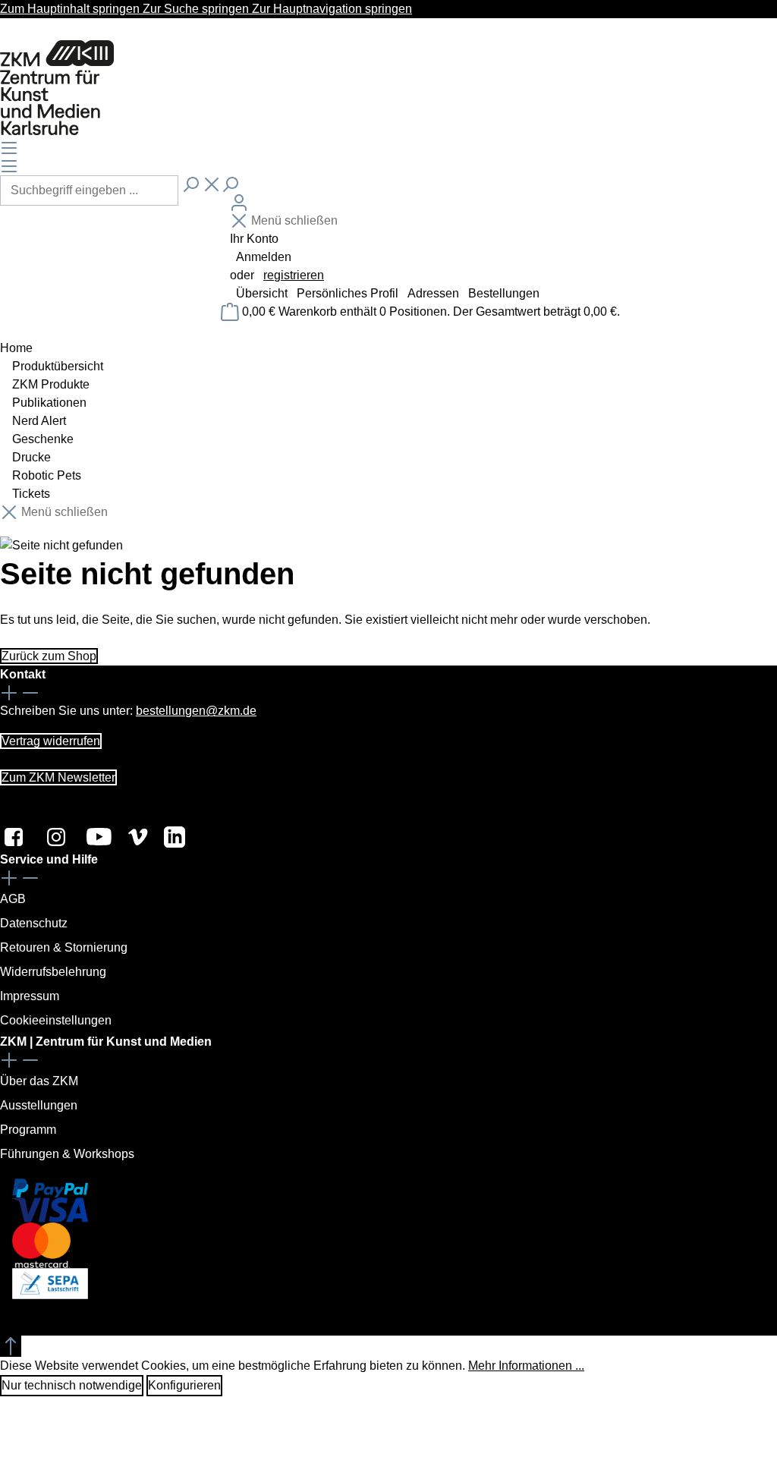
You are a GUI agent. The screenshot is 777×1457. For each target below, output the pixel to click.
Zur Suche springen (197, 8)
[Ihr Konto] (239, 203)
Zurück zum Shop (49, 656)
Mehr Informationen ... (526, 1365)
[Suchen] (190, 184)
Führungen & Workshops (67, 1153)
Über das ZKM (39, 1081)
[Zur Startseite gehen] (57, 88)
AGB (13, 898)
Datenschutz (34, 923)
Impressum (29, 996)
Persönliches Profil (349, 293)
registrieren (293, 275)
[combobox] (89, 190)
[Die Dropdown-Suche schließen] (212, 184)
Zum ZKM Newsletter (58, 777)
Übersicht (263, 293)
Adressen (434, 293)
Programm (28, 1129)
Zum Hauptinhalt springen (71, 8)
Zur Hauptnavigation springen (332, 8)
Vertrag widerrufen (51, 741)
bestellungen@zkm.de (196, 710)
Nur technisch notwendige (72, 1385)
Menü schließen (294, 220)
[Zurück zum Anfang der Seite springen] (10, 1346)
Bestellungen (503, 293)
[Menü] (9, 148)
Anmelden (263, 256)
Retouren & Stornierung (63, 947)
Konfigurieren (184, 1385)
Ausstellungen (38, 1105)
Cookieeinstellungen (56, 1020)
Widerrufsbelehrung (53, 971)
